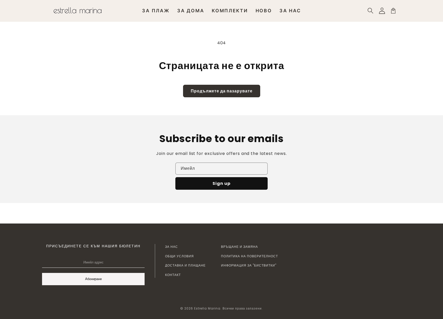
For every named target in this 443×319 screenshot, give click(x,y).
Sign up (221, 183)
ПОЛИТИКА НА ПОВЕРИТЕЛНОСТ (249, 256)
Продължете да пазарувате (222, 91)
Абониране (93, 279)
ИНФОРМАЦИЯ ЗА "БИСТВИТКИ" (248, 265)
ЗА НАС (171, 246)
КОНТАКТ (173, 275)
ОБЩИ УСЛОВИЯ (179, 256)
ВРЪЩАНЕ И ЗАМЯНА (239, 246)
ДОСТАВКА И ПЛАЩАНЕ (185, 265)
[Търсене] (370, 10)
